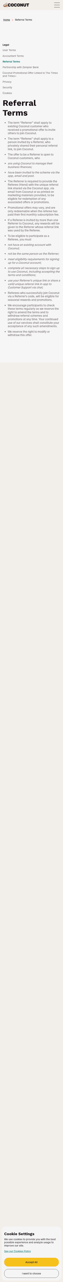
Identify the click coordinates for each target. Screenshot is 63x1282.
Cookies (7, 92)
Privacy (7, 81)
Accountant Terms (13, 55)
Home (6, 19)
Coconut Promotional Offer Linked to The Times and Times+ (30, 74)
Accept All (31, 1262)
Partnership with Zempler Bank (21, 67)
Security (7, 87)
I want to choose (31, 1273)
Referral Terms (11, 61)
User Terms (9, 50)
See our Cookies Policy (17, 1251)
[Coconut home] (16, 5)
